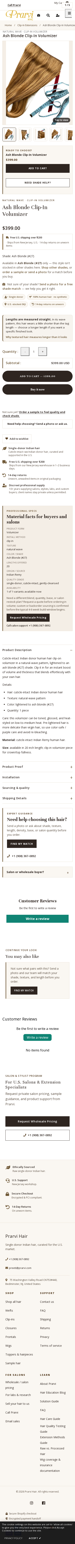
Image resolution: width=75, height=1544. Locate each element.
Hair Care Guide (50, 1419)
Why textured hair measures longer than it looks (36, 337)
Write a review (37, 919)
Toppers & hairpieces (19, 1354)
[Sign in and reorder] (57, 15)
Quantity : (10, 352)
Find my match (22, 844)
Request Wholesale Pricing (28, 617)
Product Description (17, 650)
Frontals (10, 1337)
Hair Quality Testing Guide (52, 1428)
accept (35, 1538)
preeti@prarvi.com (20, 1268)
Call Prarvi (14, 5)
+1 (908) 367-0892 (40, 1135)
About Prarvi (48, 1384)
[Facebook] (43, 1503)
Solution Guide (49, 1401)
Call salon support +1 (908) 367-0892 (29, 625)
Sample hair (13, 1363)
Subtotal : (13, 363)
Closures (11, 1328)
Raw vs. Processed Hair (52, 1451)
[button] (9, 134)
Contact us (47, 1302)
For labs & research (18, 1395)
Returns (45, 1328)
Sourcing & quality (16, 788)
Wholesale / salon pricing (16, 1385)
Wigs (8, 1345)
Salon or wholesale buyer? (25, 872)
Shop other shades (54, 267)
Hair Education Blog (53, 1392)
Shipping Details (14, 798)
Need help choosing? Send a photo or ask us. (37, 424)
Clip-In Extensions (27, 25)
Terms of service (51, 1345)
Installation (11, 777)
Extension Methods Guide (52, 1440)
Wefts (9, 1310)
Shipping (45, 1319)
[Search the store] (48, 15)
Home (8, 25)
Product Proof (12, 767)
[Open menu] (69, 13)
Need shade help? (38, 182)
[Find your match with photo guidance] (38, 15)
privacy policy (13, 1538)
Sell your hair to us (17, 1404)
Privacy (44, 1337)
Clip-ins (10, 1319)
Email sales (12, 1421)
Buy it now (37, 389)
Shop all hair (13, 1302)
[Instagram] (31, 1503)
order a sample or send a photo (24, 272)
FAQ (43, 1310)
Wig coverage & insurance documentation (50, 1465)
